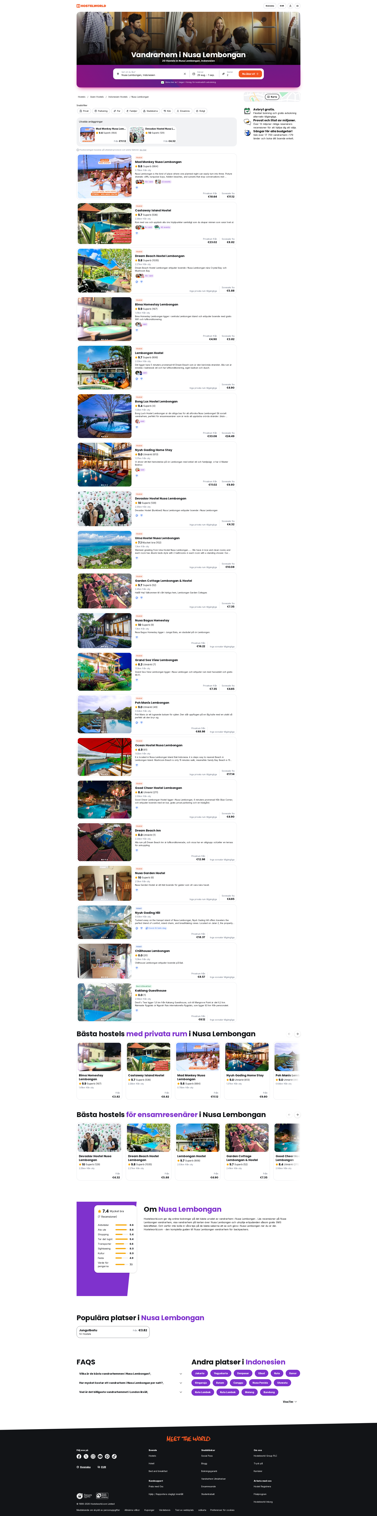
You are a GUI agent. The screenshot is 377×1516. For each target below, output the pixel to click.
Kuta (277, 1373)
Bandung (269, 1392)
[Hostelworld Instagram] (93, 1456)
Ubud (261, 1373)
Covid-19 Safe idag (157, 928)
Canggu (238, 1382)
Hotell (139, 908)
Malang (249, 1392)
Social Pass (207, 1456)
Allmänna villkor (132, 1510)
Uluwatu (282, 1382)
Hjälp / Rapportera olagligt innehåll (166, 1494)
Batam (220, 1382)
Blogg (204, 1463)
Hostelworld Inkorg (263, 1502)
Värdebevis (164, 1510)
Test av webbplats (184, 1510)
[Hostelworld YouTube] (100, 1456)
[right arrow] (297, 1034)
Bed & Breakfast (143, 986)
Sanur (293, 1373)
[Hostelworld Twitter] (86, 1456)
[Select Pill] (290, 6)
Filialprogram (260, 1494)
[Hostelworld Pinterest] (107, 1456)
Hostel (139, 157)
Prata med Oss (156, 1486)
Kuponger (149, 1510)
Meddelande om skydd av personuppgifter (98, 1510)
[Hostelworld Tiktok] (114, 1456)
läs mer (143, 150)
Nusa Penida (260, 1382)
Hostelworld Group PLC (265, 1456)
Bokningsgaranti (209, 1471)
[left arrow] (289, 1034)
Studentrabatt (208, 1494)
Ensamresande (208, 1486)
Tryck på (258, 1463)
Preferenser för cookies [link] (222, 1510)
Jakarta (199, 1373)
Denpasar (243, 1373)
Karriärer (258, 1471)
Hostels (152, 1456)
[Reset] (184, 73)
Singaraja (201, 1382)
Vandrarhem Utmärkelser (213, 1479)
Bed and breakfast (158, 1471)
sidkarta (202, 1510)
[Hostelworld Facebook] (79, 1456)
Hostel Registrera (262, 1486)
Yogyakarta (221, 1373)
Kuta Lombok (203, 1392)
